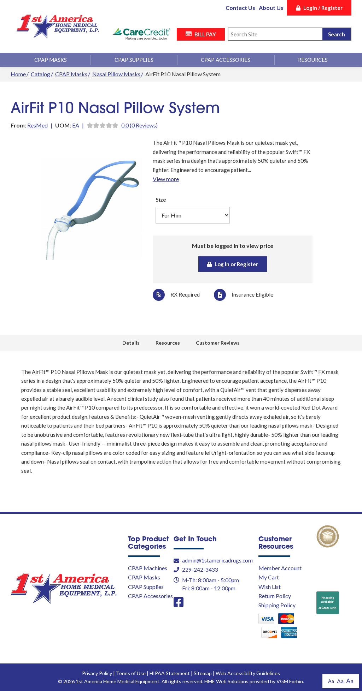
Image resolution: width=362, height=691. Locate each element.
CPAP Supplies (134, 60)
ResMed (37, 125)
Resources (313, 60)
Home (18, 74)
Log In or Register (236, 264)
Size (161, 199)
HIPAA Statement (170, 673)
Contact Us (240, 7)
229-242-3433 (200, 569)
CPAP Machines (147, 568)
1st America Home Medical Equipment (117, 681)
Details (131, 343)
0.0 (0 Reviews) (139, 125)
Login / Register (323, 8)
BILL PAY (205, 34)
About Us (271, 7)
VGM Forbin (289, 681)
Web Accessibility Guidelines (248, 673)
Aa (331, 681)
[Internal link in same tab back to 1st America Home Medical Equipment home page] (58, 26)
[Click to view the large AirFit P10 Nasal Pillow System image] (91, 209)
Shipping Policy (277, 605)
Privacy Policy (97, 673)
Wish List (269, 586)
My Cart (268, 577)
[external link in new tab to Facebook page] (178, 602)
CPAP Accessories (225, 60)
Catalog (40, 74)
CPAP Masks (50, 60)
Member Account (280, 568)
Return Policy (274, 595)
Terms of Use (131, 673)
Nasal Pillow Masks (116, 74)
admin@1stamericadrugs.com (217, 560)
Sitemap (203, 673)
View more (166, 178)
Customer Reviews (218, 343)
